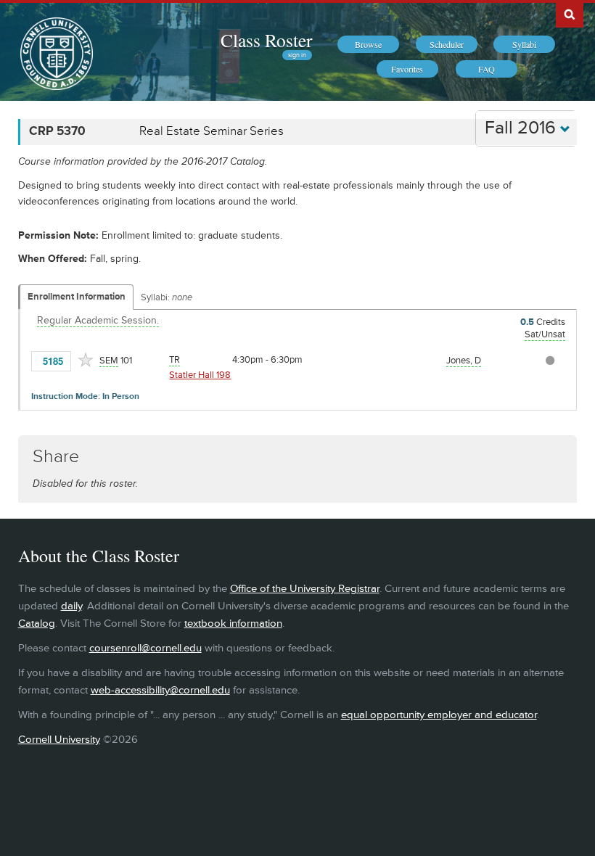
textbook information (233, 623)
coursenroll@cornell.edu (145, 648)
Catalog (36, 623)
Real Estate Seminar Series (211, 131)
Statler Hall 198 (200, 375)
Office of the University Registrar (304, 589)
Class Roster (266, 40)
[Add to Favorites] (86, 360)
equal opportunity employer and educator (439, 715)
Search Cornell (569, 14)
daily (71, 606)
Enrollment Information (77, 297)
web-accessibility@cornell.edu (160, 690)
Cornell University (59, 739)
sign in (297, 55)
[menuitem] (368, 44)
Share (56, 456)
